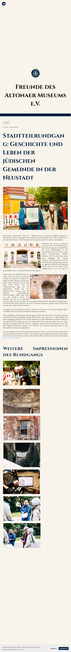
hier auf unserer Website (11, 338)
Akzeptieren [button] (63, 648)
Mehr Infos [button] (20, 649)
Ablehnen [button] (53, 648)
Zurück (6, 123)
